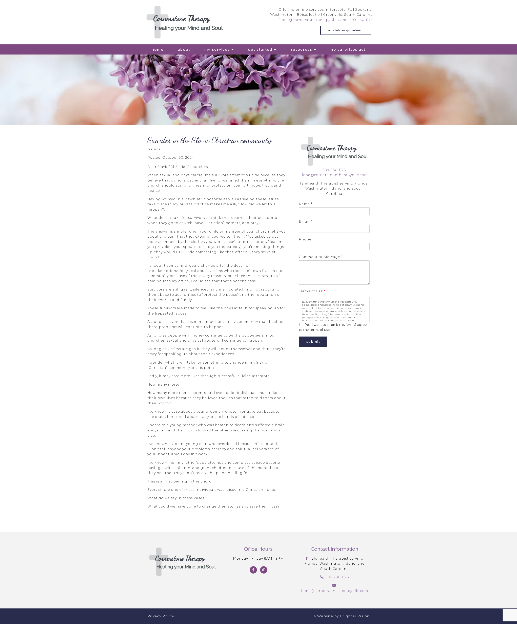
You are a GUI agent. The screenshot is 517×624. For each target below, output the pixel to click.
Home (157, 49)
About (184, 49)
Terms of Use (312, 291)
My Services (217, 49)
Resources (301, 49)
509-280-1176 (361, 20)
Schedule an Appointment (346, 30)
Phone (305, 239)
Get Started (260, 49)
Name (305, 204)
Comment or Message (321, 257)
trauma (154, 149)
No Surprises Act (348, 49)
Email (305, 221)
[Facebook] (253, 570)
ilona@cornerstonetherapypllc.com (312, 20)
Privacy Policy (160, 616)
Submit (313, 342)
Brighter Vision (355, 616)
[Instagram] (263, 570)
